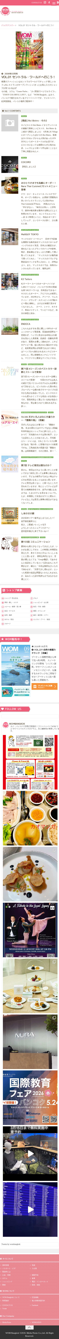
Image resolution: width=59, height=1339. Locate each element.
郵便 (4, 1285)
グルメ (24, 116)
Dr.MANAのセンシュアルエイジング (34, 412)
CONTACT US (37, 3)
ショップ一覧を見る (11, 598)
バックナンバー (8, 25)
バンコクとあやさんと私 (30, 537)
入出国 (34, 1268)
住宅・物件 (8, 615)
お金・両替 (6, 1275)
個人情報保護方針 (38, 1301)
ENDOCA (25, 323)
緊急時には (6, 1272)
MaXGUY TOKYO (29, 234)
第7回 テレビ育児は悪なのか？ (36, 465)
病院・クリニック (39, 611)
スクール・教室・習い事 (13, 606)
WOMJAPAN (36, 1322)
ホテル (4, 1278)
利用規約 (5, 1301)
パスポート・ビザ (9, 1268)
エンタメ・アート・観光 (41, 619)
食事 (33, 1278)
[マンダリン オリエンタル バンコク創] (30, 986)
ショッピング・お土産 (40, 602)
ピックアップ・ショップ (30, 230)
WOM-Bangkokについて (11, 1297)
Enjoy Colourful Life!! (35, 364)
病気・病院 (36, 1285)
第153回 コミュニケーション (35, 541)
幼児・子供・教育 (39, 606)
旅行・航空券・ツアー (40, 615)
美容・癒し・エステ (11, 602)
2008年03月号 (11, 73)
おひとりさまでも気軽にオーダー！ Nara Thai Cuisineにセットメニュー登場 (39, 186)
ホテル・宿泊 (9, 619)
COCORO (26, 162)
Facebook (35, 1305)
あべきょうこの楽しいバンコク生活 (40, 509)
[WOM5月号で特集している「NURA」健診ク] (30, 1042)
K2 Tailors (26, 279)
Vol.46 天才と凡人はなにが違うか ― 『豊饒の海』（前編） (38, 418)
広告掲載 (35, 1297)
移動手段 (35, 1275)
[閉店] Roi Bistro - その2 (34, 120)
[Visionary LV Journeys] (30, 1153)
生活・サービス (10, 611)
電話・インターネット (40, 1282)
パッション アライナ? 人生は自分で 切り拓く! (37, 457)
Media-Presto (6, 1322)
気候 (33, 1265)
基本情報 (5, 1265)
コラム (24, 364)
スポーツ (8, 623)
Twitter (4, 1309)
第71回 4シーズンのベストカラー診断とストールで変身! (39, 370)
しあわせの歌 (27, 513)
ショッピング (7, 1282)
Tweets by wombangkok (11, 1244)
